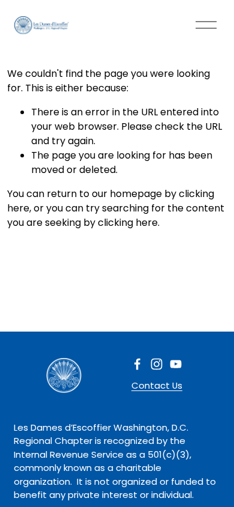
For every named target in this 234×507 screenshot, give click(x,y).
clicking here (128, 222)
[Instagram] (157, 364)
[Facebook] (137, 364)
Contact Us (156, 385)
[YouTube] (176, 364)
